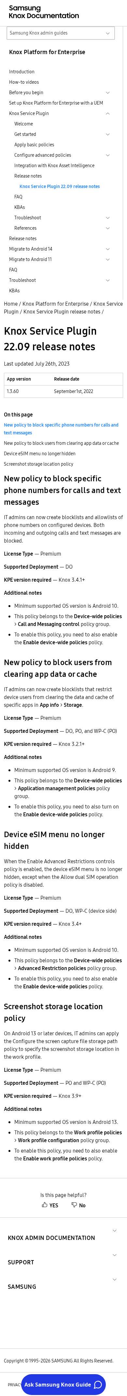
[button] (51, 1230)
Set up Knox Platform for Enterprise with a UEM (56, 103)
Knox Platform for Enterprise (55, 303)
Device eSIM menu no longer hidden (40, 453)
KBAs (19, 207)
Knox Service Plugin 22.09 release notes (60, 186)
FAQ (18, 197)
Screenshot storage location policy (38, 464)
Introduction (22, 71)
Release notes (28, 176)
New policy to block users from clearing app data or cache (61, 443)
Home (11, 303)
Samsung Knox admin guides (38, 33)
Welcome (23, 124)
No (82, 1205)
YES (53, 1205)
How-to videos (24, 82)
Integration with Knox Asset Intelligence (54, 165)
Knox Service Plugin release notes (61, 311)
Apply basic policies (34, 144)
